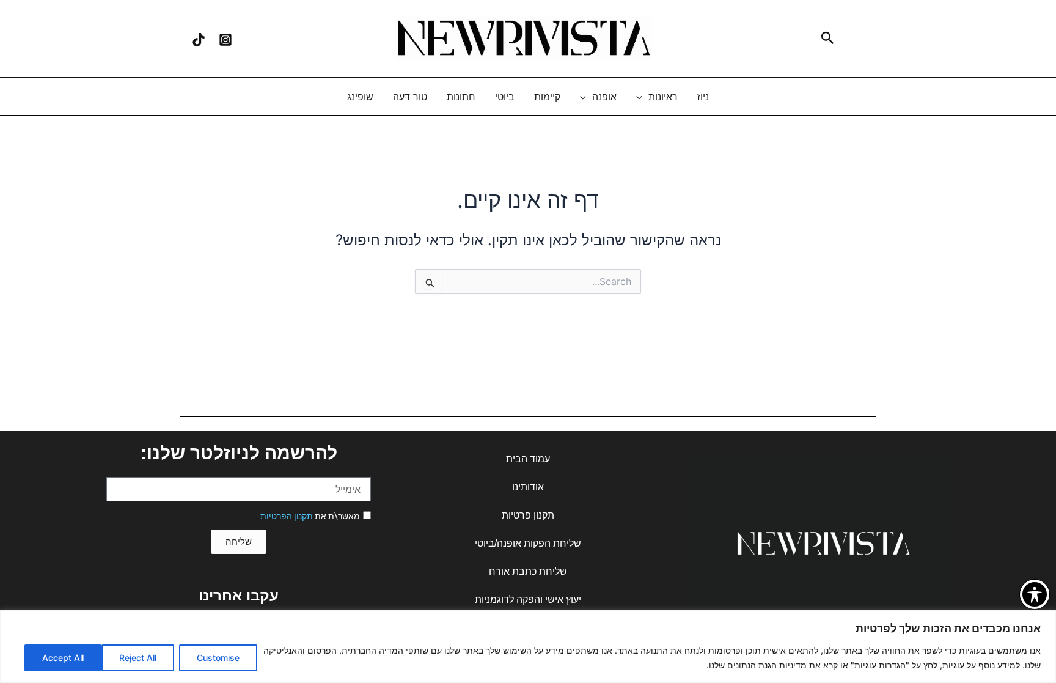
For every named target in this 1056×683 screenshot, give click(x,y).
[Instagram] (225, 39)
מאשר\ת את (310, 516)
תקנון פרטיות (528, 515)
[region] (528, 646)
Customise (218, 657)
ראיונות (663, 96)
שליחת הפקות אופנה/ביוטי (528, 543)
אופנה (604, 96)
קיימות (547, 96)
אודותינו (528, 487)
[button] (827, 38)
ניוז (703, 96)
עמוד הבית (528, 459)
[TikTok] (198, 39)
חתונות (461, 96)
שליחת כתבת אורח (528, 571)
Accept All (63, 657)
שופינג (360, 96)
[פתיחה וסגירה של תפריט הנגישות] (1034, 594)
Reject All (137, 657)
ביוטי (505, 96)
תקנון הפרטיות (286, 516)
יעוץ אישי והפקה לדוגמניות (528, 599)
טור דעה (410, 96)
